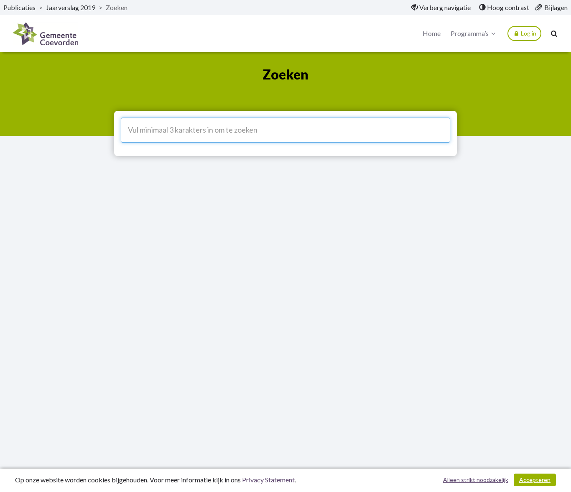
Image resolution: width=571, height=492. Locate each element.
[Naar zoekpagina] (554, 33)
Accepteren (535, 479)
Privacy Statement (268, 480)
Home (432, 33)
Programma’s (470, 33)
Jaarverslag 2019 (70, 7)
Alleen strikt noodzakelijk (475, 479)
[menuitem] (441, 7)
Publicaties (19, 7)
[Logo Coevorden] (45, 34)
